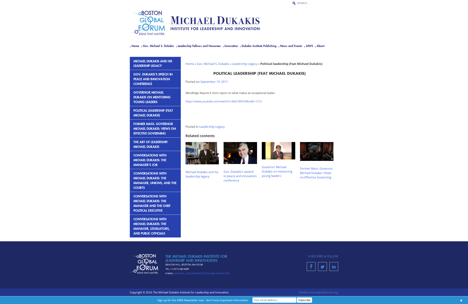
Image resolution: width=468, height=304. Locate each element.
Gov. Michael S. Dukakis (158, 46)
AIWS (309, 46)
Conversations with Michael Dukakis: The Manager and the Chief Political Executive (152, 203)
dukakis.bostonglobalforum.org (318, 292)
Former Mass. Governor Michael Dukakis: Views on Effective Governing (316, 173)
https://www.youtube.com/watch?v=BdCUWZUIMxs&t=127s (224, 101)
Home (135, 46)
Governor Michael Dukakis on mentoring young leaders (277, 171)
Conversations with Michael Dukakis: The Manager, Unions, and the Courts (154, 180)
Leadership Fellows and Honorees (199, 46)
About (320, 46)
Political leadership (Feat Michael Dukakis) (153, 112)
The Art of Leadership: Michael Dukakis (150, 144)
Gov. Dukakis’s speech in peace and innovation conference (240, 176)
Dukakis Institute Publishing (259, 46)
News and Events (291, 46)
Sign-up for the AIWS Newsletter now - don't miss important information (202, 300)
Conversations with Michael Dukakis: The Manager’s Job (150, 160)
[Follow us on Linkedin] (334, 267)
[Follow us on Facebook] (311, 267)
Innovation (231, 46)
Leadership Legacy (244, 64)
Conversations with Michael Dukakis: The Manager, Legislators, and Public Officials (151, 226)
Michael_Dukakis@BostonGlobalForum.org (202, 273)
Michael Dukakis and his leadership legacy (152, 63)
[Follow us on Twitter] (322, 267)
